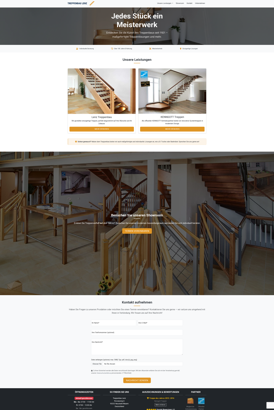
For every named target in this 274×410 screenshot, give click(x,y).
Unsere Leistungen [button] (164, 3)
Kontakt (189, 3)
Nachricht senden (137, 380)
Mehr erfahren (102, 129)
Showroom (180, 3)
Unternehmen (200, 3)
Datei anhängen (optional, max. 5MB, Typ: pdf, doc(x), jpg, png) (114, 360)
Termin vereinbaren (137, 231)
